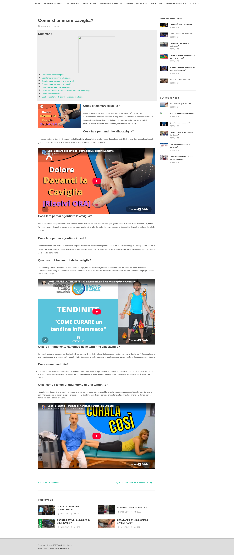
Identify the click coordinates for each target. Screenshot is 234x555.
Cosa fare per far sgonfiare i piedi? (56, 84)
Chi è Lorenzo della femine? (181, 34)
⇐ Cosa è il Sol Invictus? (48, 483)
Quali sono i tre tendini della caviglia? (57, 87)
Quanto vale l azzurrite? (180, 123)
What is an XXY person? (180, 80)
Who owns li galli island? (180, 104)
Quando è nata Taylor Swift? (182, 24)
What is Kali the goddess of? (182, 113)
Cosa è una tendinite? (51, 94)
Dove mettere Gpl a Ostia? (132, 508)
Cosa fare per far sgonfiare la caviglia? (58, 81)
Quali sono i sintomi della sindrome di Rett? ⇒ (135, 483)
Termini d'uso (43, 548)
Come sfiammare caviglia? (52, 75)
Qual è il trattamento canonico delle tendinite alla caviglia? (66, 91)
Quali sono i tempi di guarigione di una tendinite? (62, 97)
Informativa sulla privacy (59, 548)
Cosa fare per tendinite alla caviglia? (57, 78)
